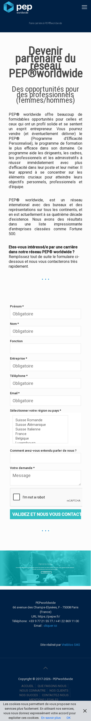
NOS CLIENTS (59, 690)
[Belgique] (38, 438)
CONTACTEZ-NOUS (55, 695)
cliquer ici (50, 625)
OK (68, 718)
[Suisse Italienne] (38, 429)
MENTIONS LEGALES (43, 699)
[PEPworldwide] (18, 7)
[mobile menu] (84, 7)
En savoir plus (51, 718)
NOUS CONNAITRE (33, 690)
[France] (38, 434)
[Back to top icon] (46, 668)
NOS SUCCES (28, 695)
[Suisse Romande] (38, 420)
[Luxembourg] (38, 443)
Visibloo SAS (70, 644)
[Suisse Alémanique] (38, 424)
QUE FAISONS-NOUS (52, 686)
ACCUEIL (27, 686)
